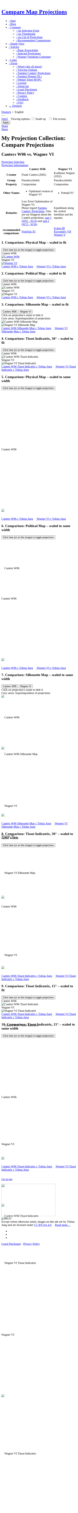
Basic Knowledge (27, 50)
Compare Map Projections (34, 12)
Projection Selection (12, 162)
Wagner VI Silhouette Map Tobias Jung (34, 330)
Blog (12, 24)
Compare (15, 27)
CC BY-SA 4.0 (42, 1224)
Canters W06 (10, 311)
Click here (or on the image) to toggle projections (28, 250)
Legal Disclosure (26, 89)
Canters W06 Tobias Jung (17, 266)
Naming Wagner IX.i (29, 76)
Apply (6, 122)
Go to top (6, 1179)
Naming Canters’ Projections (33, 73)
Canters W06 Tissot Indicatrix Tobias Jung (26, 366)
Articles (14, 47)
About (13, 63)
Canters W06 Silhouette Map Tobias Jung (26, 328)
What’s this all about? (29, 66)
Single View (16, 43)
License (21, 82)
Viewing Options (26, 69)
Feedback (22, 99)
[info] (4, 118)
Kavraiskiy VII (62, 231)
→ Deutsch (15, 105)
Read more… (62, 1224)
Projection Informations (14, 165)
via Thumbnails (25, 33)
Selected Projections (28, 53)
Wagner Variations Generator (33, 56)
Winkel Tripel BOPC (29, 79)
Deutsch (6, 112)
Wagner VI (25, 311)
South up (40, 118)
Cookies (21, 96)
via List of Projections (29, 37)
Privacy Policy (25, 92)
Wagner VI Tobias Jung (51, 266)
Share (4, 126)
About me (22, 86)
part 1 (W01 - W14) (37, 219)
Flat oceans (59, 118)
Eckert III (59, 228)
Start (12, 20)
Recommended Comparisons (33, 40)
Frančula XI (28, 231)
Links (13, 60)
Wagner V (60, 234)
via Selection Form (27, 30)
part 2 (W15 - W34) (35, 222)
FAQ (19, 102)
